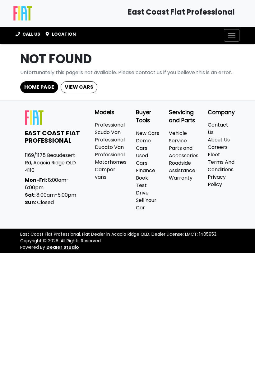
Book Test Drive (142, 185)
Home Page (39, 87)
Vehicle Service (178, 137)
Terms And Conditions (221, 165)
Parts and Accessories (183, 152)
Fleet (214, 154)
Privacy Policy (217, 180)
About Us (219, 139)
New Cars (147, 133)
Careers (218, 147)
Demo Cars (143, 144)
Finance (145, 170)
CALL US (31, 34)
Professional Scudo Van (110, 128)
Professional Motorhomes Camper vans (111, 166)
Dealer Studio (62, 247)
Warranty (180, 177)
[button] (231, 35)
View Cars (79, 87)
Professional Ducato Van (110, 143)
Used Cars (142, 159)
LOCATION (64, 34)
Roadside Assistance (182, 166)
